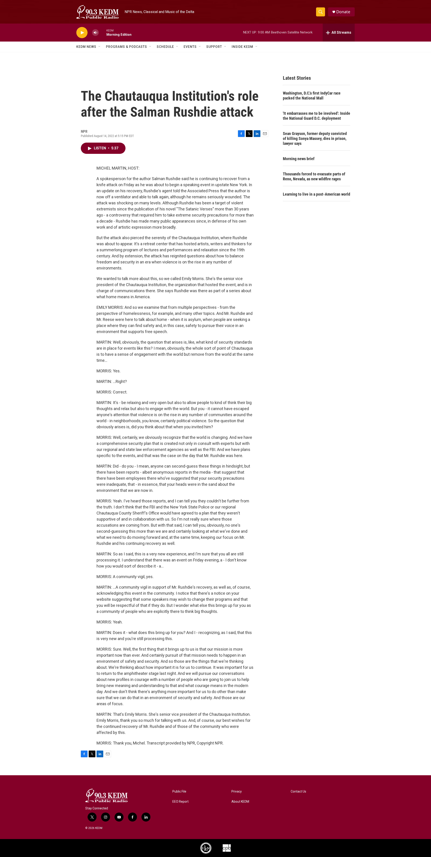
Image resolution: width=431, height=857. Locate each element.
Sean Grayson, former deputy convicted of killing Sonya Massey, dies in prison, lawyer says (315, 138)
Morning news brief (298, 158)
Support (214, 47)
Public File (179, 791)
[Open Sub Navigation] (99, 47)
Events (190, 47)
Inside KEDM (242, 47)
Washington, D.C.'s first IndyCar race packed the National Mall (312, 95)
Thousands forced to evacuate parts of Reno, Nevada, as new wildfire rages (314, 176)
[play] (82, 32)
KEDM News (86, 47)
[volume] (95, 33)
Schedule (165, 47)
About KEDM (240, 801)
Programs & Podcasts (126, 47)
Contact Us (298, 791)
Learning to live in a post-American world (316, 194)
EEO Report (180, 801)
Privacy (236, 791)
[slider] (102, 32)
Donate (343, 11)
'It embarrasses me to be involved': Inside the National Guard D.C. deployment (316, 116)
